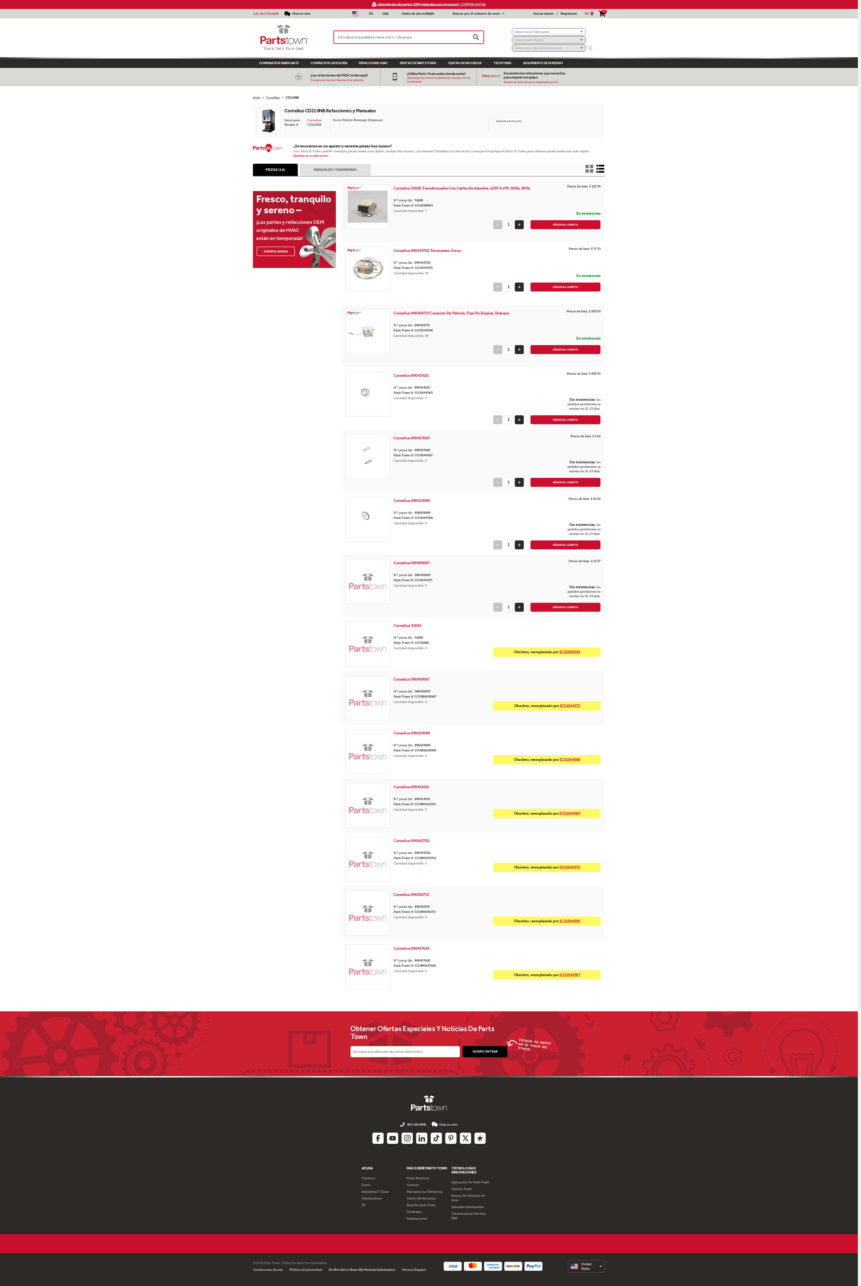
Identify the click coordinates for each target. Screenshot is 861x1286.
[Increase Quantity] (519, 224)
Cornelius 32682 (408, 625)
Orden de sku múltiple (418, 13)
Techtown (414, 1212)
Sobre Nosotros (418, 1178)
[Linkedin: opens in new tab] (421, 1138)
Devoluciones (372, 1198)
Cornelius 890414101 (412, 375)
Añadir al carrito (565, 224)
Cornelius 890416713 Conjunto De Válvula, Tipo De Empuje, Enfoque (451, 313)
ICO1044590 (569, 921)
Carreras (413, 1185)
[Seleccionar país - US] (355, 13)
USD (385, 14)
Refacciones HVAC (373, 63)
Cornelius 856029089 (412, 500)
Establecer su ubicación (311, 156)
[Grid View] (589, 169)
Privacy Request (414, 1269)
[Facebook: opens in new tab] (378, 1138)
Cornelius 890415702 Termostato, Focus (427, 250)
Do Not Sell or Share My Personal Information (361, 1269)
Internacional (417, 1218)
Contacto (368, 1178)
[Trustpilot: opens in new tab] (480, 1138)
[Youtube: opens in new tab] (392, 1138)
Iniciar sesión (543, 13)
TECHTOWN (502, 63)
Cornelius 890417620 (412, 438)
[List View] (600, 169)
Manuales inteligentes (467, 1207)
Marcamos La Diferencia (424, 1191)
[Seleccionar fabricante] (549, 31)
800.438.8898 (269, 13)
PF (363, 1205)
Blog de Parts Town (421, 1205)
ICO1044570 (569, 867)
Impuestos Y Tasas (375, 1191)
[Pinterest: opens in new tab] (451, 1138)
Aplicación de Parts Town (470, 1182)
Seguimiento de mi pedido (543, 63)
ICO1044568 (569, 759)
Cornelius (314, 120)
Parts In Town (461, 1189)
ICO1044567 (569, 975)
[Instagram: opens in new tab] (407, 1138)
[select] (586, 1266)
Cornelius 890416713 (412, 894)
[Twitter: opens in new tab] (465, 1138)
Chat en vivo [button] (448, 1124)
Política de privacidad (305, 1269)
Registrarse (569, 13)
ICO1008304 (569, 652)
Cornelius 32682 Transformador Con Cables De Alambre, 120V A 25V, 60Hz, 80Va (462, 188)
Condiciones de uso (268, 1269)
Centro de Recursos (465, 63)
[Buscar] (590, 48)
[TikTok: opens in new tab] (436, 1138)
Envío (366, 1185)
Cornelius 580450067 (412, 563)
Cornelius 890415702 (412, 841)
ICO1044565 (569, 813)
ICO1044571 (570, 706)
